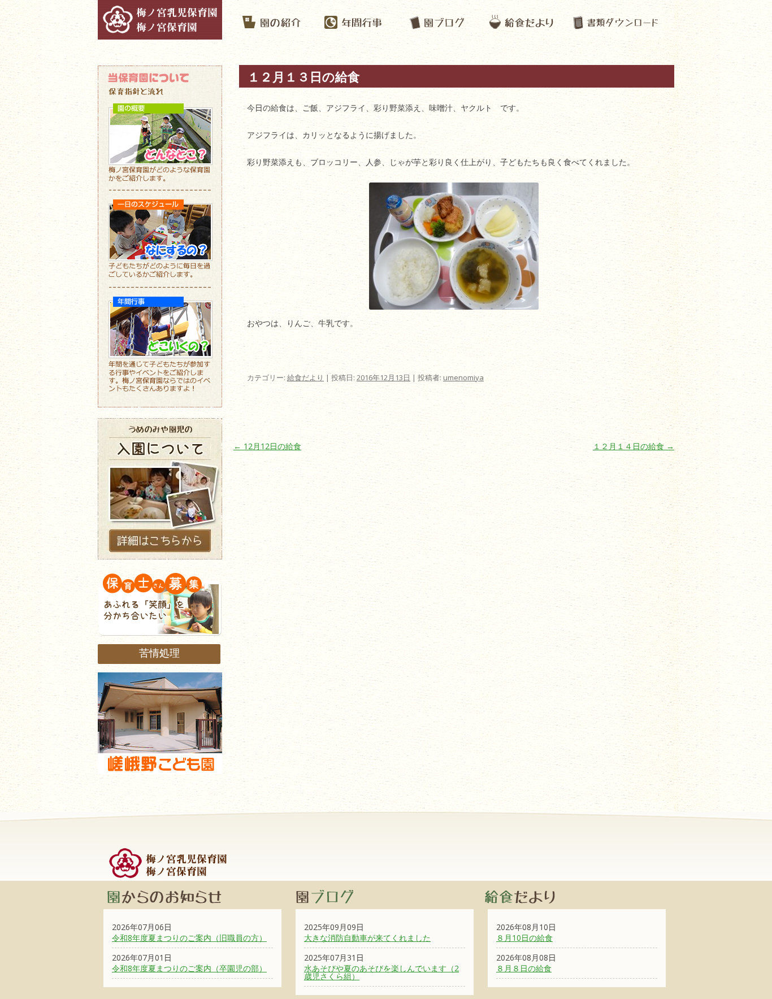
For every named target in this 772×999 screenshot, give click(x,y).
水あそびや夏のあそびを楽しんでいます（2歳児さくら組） (381, 972)
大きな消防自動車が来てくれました (367, 937)
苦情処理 (159, 652)
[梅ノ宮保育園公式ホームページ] (160, 34)
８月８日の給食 (524, 968)
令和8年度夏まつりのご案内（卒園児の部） (189, 968)
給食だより (305, 377)
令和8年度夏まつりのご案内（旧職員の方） (189, 937)
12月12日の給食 (267, 446)
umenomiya (463, 377)
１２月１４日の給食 (633, 446)
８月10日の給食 (524, 937)
